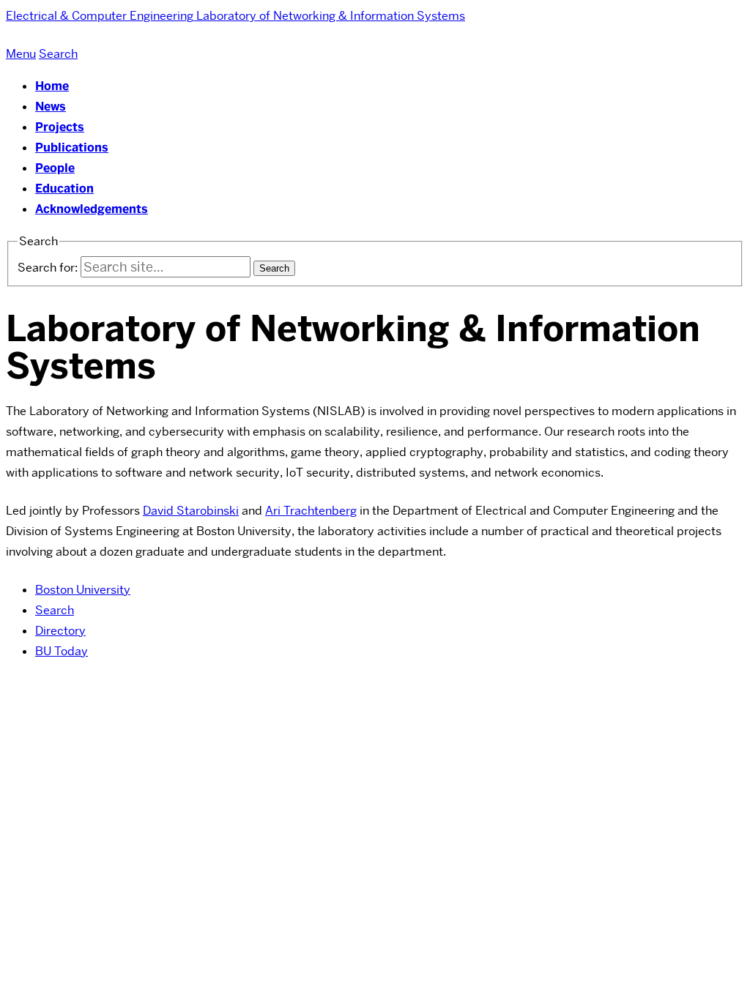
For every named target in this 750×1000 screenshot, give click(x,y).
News (50, 106)
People (55, 168)
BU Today (61, 651)
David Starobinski (191, 510)
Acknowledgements (91, 209)
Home (52, 86)
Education (64, 188)
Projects (59, 127)
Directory (60, 630)
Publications (71, 147)
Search (54, 610)
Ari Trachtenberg (311, 510)
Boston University (82, 589)
